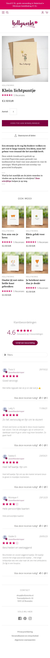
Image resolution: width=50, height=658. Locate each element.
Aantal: (5, 111)
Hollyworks (8, 231)
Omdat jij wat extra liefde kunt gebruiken (12, 283)
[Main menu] (3, 12)
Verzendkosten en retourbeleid (25, 636)
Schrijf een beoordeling (25, 343)
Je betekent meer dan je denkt (35, 281)
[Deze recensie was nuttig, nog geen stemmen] (40, 398)
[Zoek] (7, 12)
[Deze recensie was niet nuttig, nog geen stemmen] (45, 398)
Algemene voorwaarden (25, 640)
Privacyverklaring (25, 632)
